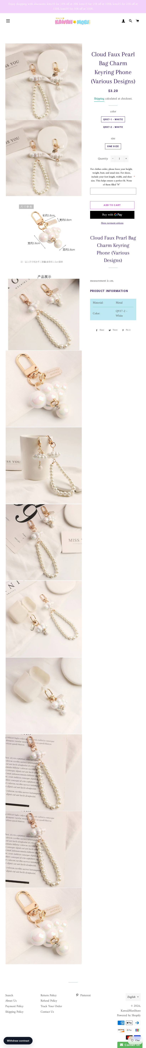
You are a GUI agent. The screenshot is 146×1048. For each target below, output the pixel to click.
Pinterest (85, 995)
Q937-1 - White (113, 119)
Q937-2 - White (113, 127)
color (113, 111)
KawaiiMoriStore (131, 1011)
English (131, 997)
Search (9, 995)
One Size (113, 146)
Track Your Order (51, 1006)
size (113, 138)
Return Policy (49, 995)
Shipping (99, 98)
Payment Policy (14, 1006)
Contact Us (47, 1012)
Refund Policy (49, 1001)
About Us (11, 1001)
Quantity (103, 158)
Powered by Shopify (129, 1015)
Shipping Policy (14, 1012)
